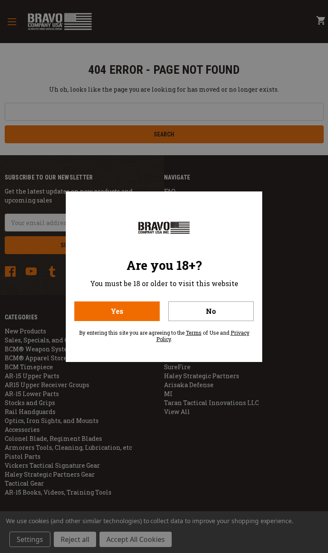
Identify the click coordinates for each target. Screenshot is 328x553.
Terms (194, 332)
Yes (117, 311)
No (211, 311)
